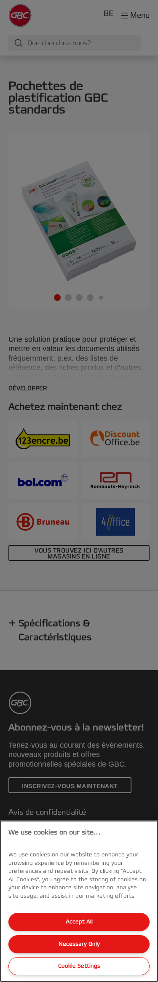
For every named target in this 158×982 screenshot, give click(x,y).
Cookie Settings (79, 966)
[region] (79, 901)
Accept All (79, 921)
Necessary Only (79, 944)
